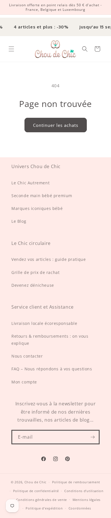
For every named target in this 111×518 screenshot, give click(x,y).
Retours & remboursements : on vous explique (49, 339)
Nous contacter (27, 356)
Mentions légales (86, 500)
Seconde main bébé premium (41, 195)
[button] (11, 49)
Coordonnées (80, 508)
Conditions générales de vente (41, 500)
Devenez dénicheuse (32, 285)
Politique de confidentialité (36, 491)
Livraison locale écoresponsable (44, 323)
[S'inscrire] (92, 437)
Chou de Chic (35, 482)
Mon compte (24, 382)
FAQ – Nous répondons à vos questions (51, 369)
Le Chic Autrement (30, 182)
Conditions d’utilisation (84, 491)
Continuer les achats (55, 125)
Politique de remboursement (76, 482)
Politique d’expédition (44, 508)
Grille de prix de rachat (35, 272)
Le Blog (18, 221)
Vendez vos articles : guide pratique (48, 259)
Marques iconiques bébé (37, 208)
